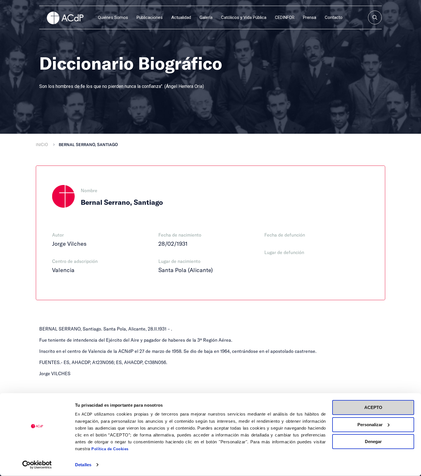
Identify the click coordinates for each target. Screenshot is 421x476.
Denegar (373, 441)
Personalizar (370, 424)
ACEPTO (373, 407)
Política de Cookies (110, 449)
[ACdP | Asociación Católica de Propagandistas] (65, 17)
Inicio (42, 144)
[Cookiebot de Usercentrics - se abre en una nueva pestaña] (37, 465)
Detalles (83, 464)
